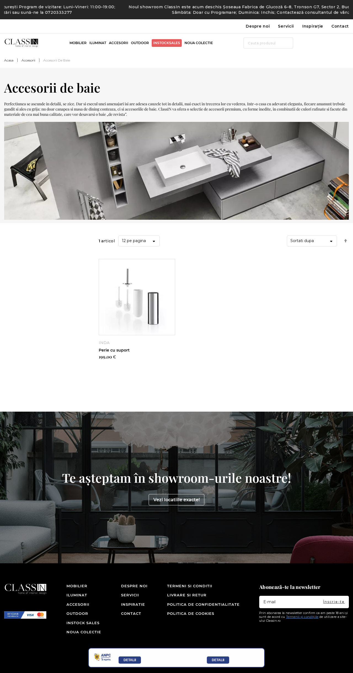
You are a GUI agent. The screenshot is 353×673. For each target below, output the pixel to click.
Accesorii (28, 60)
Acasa (9, 60)
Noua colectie (75, 632)
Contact (340, 26)
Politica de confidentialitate (203, 604)
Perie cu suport (114, 350)
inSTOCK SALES (75, 623)
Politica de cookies (190, 613)
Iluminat (75, 595)
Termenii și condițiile (302, 617)
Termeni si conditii (189, 586)
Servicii (286, 26)
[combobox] (268, 43)
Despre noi (258, 26)
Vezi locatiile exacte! (176, 499)
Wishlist (336, 43)
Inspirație (312, 26)
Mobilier (75, 586)
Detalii (130, 660)
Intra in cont (327, 43)
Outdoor (75, 613)
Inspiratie (127, 604)
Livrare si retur (187, 595)
